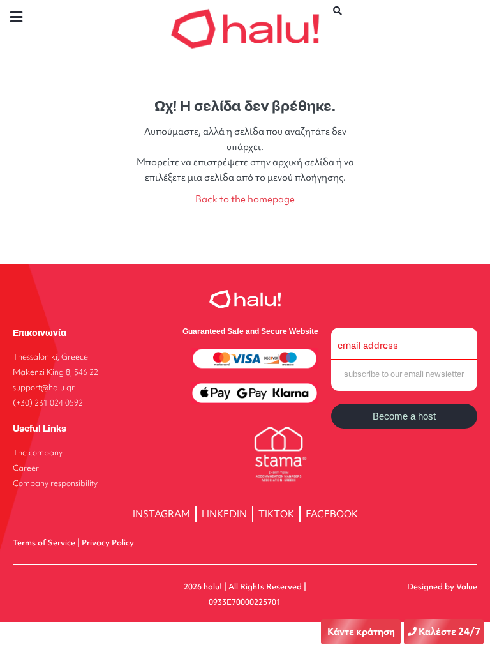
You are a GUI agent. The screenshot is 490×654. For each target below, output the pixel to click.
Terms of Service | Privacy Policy (73, 542)
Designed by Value (442, 586)
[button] (16, 16)
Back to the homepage (245, 199)
